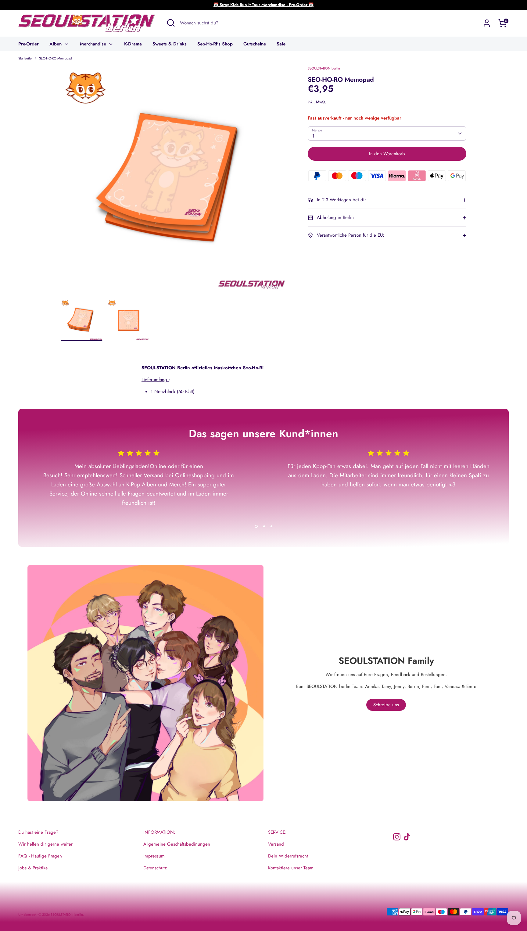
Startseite (25, 58)
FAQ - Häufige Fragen (40, 856)
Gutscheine (254, 44)
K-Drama (133, 44)
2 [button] (264, 526)
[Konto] (487, 23)
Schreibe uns (386, 704)
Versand (276, 844)
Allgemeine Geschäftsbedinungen (176, 844)
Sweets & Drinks (169, 44)
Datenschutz (155, 868)
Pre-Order (28, 44)
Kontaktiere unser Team (291, 868)
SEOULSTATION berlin (324, 68)
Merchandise (94, 44)
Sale (281, 44)
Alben (56, 44)
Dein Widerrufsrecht (288, 856)
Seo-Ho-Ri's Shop (215, 44)
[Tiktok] (407, 836)
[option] (175, 182)
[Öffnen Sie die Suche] (171, 23)
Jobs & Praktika (33, 868)
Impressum (154, 856)
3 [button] (271, 526)
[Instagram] (396, 836)
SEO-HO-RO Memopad (55, 58)
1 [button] (256, 526)
